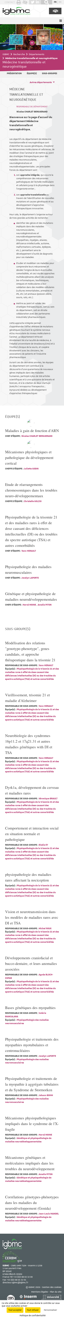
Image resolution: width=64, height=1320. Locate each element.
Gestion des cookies (51, 1287)
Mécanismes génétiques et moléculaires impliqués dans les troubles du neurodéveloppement (29, 1163)
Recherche (19, 54)
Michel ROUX (44, 928)
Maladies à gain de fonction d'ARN (32, 430)
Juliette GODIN (31, 468)
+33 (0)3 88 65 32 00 (23, 1277)
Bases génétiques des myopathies (30, 1007)
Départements (36, 54)
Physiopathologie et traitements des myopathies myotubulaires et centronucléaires (32, 1045)
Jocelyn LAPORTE (30, 578)
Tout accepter (15, 1310)
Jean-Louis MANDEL (48, 1213)
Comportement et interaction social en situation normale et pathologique (32, 834)
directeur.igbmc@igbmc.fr (15, 1282)
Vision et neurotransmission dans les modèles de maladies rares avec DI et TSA (31, 917)
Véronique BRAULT (48, 798)
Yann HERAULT (28, 551)
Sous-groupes (49, 73)
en (60, 2)
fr (55, 2)
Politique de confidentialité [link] (33, 1315)
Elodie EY (43, 845)
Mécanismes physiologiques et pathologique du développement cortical (29, 457)
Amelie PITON (45, 604)
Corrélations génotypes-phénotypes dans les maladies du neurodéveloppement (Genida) (32, 1202)
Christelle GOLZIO (32, 501)
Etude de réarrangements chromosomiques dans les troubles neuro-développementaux (31, 490)
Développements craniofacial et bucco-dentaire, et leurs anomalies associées (31, 963)
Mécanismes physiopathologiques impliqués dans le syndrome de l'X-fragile (32, 1123)
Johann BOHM (45, 1095)
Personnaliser (50, 1310)
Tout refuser (33, 1310)
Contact (10, 2)
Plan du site (55, 1291)
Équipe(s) (32, 73)
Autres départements (41, 82)
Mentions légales (39, 1291)
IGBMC (6, 54)
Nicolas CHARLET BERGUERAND (32, 111)
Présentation (14, 73)
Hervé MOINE (29, 604)
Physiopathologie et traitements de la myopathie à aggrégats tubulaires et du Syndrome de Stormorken (32, 1084)
